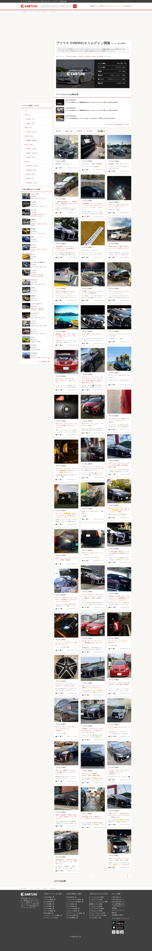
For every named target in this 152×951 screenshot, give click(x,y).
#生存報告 (125, 465)
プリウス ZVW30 (61, 161)
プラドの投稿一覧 (71, 906)
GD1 (32, 333)
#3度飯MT (63, 815)
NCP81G (40, 274)
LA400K (38, 341)
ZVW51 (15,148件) (97, 56)
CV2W (38, 357)
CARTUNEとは (116, 897)
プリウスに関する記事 (70, 100)
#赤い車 (84, 641)
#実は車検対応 (70, 248)
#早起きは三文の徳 (114, 596)
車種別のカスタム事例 (96, 6)
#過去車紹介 (59, 246)
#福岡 (61, 472)
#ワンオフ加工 (70, 379)
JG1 (32, 233)
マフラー (89, 131)
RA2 (36, 284)
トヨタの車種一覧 (49, 897)
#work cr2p (123, 510)
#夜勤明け (85, 728)
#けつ (72, 293)
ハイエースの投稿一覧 (73, 908)
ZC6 (32, 241)
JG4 (44, 233)
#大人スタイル (60, 684)
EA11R (33, 349)
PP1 (32, 258)
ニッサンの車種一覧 (49, 899)
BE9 (36, 198)
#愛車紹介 (59, 164)
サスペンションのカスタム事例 (98, 901)
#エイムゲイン (67, 164)
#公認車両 (64, 599)
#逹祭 (121, 246)
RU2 (40, 206)
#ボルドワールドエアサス (92, 468)
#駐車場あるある (90, 643)
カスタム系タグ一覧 (95, 917)
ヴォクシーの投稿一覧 (73, 911)
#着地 (62, 560)
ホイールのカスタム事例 (96, 897)
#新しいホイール (87, 686)
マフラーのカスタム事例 (96, 908)
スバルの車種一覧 (49, 906)
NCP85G (33, 276)
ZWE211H (34, 310)
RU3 (45, 206)
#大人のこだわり (70, 686)
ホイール (69, 131)
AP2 (36, 300)
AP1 (32, 300)
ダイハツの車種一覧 (49, 911)
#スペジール (95, 377)
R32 (32, 317)
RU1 (37, 206)
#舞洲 (57, 815)
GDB (36, 266)
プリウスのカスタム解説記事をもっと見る (117, 124)
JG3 (40, 233)
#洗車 (89, 775)
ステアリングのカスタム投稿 (97, 915)
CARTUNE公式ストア (118, 901)
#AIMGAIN (59, 730)
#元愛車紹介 (85, 203)
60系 (40, 325)
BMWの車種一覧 (48, 913)
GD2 (36, 333)
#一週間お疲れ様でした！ (63, 201)
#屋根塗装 (64, 203)
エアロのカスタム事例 (95, 911)
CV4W (43, 357)
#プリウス (59, 727)
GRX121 (39, 216)
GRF (45, 266)
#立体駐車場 (121, 598)
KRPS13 (33, 224)
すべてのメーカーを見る (51, 917)
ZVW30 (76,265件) (71, 56)
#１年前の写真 (112, 551)
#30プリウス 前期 (113, 205)
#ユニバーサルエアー (88, 594)
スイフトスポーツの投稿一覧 (74, 899)
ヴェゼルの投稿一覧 (72, 915)
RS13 (32, 225)
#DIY (93, 164)
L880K (33, 341)
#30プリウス (67, 334)
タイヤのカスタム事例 (95, 899)
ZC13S (33, 251)
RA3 (40, 284)
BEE (40, 198)
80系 (44, 325)
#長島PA (65, 770)
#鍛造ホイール (86, 687)
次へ (128, 876)
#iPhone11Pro (124, 813)
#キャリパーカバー (90, 596)
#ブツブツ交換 (112, 727)
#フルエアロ (122, 682)
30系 (36, 325)
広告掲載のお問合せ (118, 915)
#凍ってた (59, 770)
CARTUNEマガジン (118, 899)
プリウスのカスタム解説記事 (67, 94)
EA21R (38, 349)
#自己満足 (119, 684)
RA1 (32, 284)
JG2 (36, 233)
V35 (43, 317)
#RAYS (110, 422)
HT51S (33, 249)
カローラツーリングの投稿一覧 (75, 913)
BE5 (32, 198)
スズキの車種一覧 (49, 908)
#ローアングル (90, 732)
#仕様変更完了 (93, 293)
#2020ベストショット (91, 470)
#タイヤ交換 (121, 418)
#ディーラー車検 (61, 597)
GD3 (40, 333)
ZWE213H (41, 310)
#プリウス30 (95, 334)
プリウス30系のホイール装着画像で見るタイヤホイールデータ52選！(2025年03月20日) (91, 110)
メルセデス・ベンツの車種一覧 (53, 915)
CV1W (33, 357)
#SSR (122, 205)
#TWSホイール (60, 248)
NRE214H (41, 308)
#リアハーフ (59, 293)
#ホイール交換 (124, 860)
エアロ (79, 131)
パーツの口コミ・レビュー (112, 6)
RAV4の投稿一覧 (71, 897)
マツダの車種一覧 (49, 904)
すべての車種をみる (72, 917)
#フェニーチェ (112, 334)
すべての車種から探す (44, 361)
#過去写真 (85, 816)
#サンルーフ (121, 858)
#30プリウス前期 (61, 291)
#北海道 (84, 291)
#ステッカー (95, 250)
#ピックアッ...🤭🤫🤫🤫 (63, 513)
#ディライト (63, 381)
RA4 (44, 284)
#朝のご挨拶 (112, 467)
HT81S (38, 249)
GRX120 (33, 216)
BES (43, 198)
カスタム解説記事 (126, 6)
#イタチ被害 (85, 334)
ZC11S (44, 249)
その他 (101, 131)
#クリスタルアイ (123, 641)
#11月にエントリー (88, 466)
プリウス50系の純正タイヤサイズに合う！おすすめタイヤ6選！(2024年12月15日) (90, 118)
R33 (36, 317)
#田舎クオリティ (113, 813)
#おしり (66, 293)
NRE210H (34, 308)
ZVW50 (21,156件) (84, 56)
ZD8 (36, 241)
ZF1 (32, 292)
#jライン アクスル (70, 517)
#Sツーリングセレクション (116, 291)
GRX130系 (42, 214)
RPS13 (45, 224)
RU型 (32, 206)
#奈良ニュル (122, 551)
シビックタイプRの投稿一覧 (74, 901)
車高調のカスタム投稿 (95, 904)
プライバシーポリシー (118, 910)
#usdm (84, 775)
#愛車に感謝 (96, 775)
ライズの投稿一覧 (71, 904)
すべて (107, 56)
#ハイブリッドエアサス (92, 205)
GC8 (32, 266)
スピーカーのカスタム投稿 (97, 913)
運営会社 (114, 912)
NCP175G (34, 274)
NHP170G (40, 276)
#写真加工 (122, 553)
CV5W (48, 357)
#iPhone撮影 (116, 465)
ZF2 (36, 292)
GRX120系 (34, 214)
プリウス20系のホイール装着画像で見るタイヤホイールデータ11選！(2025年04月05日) (91, 102)
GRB (40, 266)
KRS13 (39, 224)
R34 (40, 317)
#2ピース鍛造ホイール (66, 817)
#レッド (90, 641)
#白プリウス (119, 207)
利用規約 (114, 908)
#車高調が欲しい (61, 859)
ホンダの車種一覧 (49, 901)
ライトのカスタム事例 (95, 906)
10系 (32, 325)
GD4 (44, 333)
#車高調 (68, 560)
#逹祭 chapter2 (113, 246)
